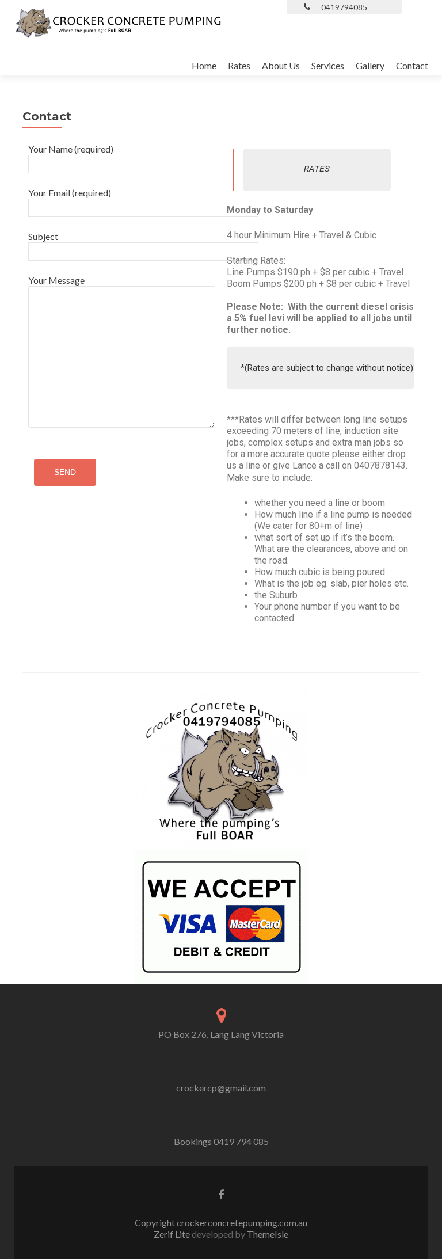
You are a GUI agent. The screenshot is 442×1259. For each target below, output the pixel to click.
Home (204, 65)
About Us (281, 65)
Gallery (370, 65)
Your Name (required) (70, 148)
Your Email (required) (69, 192)
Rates (239, 65)
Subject (43, 236)
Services (327, 65)
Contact (412, 65)
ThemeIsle (267, 1233)
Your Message (56, 280)
